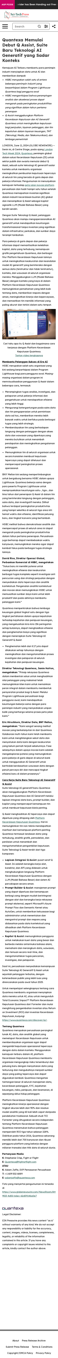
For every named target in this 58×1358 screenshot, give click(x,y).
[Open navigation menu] (5, 26)
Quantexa (26, 153)
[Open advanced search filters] (46, 26)
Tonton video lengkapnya (29, 355)
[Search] (39, 26)
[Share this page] (54, 26)
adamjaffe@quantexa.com (20, 1177)
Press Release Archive (34, 1340)
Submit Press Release (17, 1346)
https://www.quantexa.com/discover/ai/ (24, 1020)
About (15, 1340)
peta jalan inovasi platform (39, 185)
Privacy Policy (43, 1353)
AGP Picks (7, 4)
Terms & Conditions (42, 1346)
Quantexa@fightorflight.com (20, 1161)
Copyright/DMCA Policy (20, 1353)
